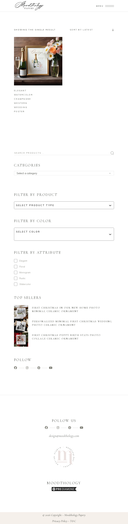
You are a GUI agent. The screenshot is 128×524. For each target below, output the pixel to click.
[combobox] (90, 30)
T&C (73, 521)
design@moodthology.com (64, 436)
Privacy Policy (59, 521)
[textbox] (65, 173)
